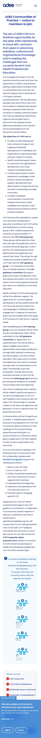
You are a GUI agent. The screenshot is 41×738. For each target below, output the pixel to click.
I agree (8, 730)
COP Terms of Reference (21, 684)
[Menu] (35, 6)
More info (6, 719)
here (15, 540)
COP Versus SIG (17, 679)
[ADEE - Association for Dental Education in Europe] (20, 5)
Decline (21, 730)
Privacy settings (8, 698)
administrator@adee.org (14, 459)
